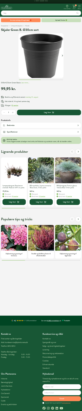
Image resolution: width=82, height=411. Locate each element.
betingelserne (66, 403)
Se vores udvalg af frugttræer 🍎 (20, 20)
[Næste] (78, 151)
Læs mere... (25, 83)
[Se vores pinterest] (52, 408)
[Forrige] (72, 151)
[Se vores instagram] (48, 408)
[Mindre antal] (4, 112)
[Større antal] (13, 112)
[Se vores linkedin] (57, 408)
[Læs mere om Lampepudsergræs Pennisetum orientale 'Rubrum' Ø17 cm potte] (14, 170)
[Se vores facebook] (44, 408)
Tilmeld (61, 398)
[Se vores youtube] (61, 408)
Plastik (27, 26)
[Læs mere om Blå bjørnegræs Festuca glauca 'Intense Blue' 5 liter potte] (68, 170)
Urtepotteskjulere (17, 26)
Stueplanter (4, 26)
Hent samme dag (42, 2)
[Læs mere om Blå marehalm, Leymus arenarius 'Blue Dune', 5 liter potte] (41, 170)
